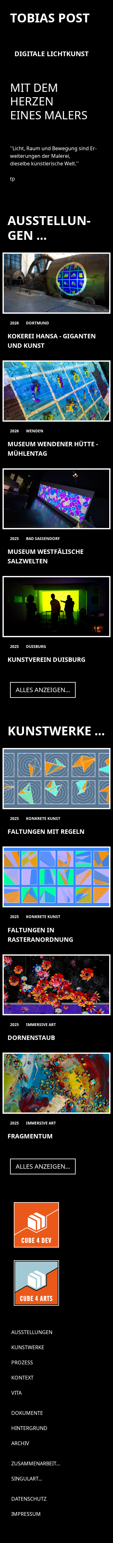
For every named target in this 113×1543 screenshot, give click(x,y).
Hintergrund (29, 1428)
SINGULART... (26, 1478)
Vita (16, 1392)
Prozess (22, 1362)
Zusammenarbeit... (35, 1463)
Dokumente (27, 1412)
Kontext (22, 1377)
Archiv (20, 1443)
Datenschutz (28, 1498)
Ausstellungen (31, 1332)
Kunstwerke (27, 1347)
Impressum (26, 1513)
